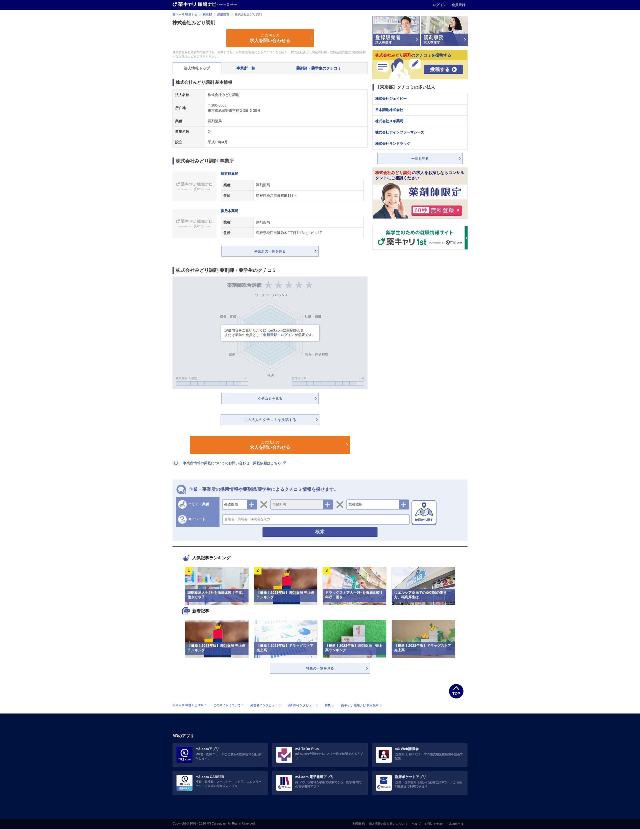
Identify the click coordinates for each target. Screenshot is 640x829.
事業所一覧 (245, 68)
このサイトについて (227, 705)
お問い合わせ (434, 824)
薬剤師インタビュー (301, 705)
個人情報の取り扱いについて (388, 824)
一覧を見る (420, 158)
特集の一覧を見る (320, 668)
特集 (328, 705)
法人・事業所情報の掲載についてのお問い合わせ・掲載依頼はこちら (227, 463)
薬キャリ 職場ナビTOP (187, 705)
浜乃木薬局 (229, 211)
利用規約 (359, 824)
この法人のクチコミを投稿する (270, 420)
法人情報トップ (197, 68)
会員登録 (459, 5)
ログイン (440, 5)
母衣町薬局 (229, 174)
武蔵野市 (223, 14)
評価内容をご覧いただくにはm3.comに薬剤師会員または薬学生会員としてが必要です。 (270, 332)
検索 (320, 531)
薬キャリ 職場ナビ (184, 14)
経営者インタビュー (264, 705)
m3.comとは (455, 824)
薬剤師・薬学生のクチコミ (318, 68)
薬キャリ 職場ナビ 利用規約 (359, 705)
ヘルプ (416, 824)
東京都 (207, 14)
